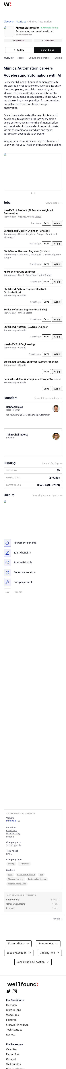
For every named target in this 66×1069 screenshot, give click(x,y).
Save (46, 223)
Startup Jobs (13, 1010)
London (10, 837)
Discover (9, 21)
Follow (20, 50)
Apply (57, 223)
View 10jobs (47, 50)
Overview (11, 1005)
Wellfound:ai (13, 1064)
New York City (13, 834)
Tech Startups (14, 1030)
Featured (11, 1020)
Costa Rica (11, 831)
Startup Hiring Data (17, 1025)
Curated (11, 1059)
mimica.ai (11, 821)
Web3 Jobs (12, 1015)
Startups (21, 21)
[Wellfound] (7, 4)
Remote (10, 1034)
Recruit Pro (12, 1054)
